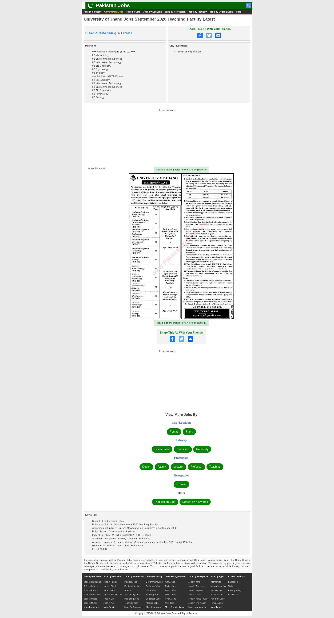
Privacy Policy (234, 590)
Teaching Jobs (131, 603)
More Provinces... (112, 607)
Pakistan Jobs (113, 5)
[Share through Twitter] (209, 35)
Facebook (233, 582)
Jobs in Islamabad (92, 582)
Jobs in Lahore (91, 586)
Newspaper (181, 475)
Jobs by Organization (221, 11)
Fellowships (216, 590)
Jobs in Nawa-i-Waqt (198, 599)
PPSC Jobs (170, 599)
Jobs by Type (217, 576)
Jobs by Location (152, 11)
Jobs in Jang (194, 582)
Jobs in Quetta (90, 599)
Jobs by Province (112, 576)
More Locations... (92, 607)
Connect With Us (236, 576)
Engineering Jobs (132, 586)
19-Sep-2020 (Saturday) (100, 33)
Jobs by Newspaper (198, 576)
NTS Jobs (169, 603)
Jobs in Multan (91, 603)
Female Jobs (216, 603)
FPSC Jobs (170, 594)
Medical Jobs (130, 582)
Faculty (161, 466)
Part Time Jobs (217, 599)
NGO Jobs (151, 590)
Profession (181, 457)
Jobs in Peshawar (92, 594)
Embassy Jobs (153, 586)
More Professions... (133, 607)
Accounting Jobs (132, 594)
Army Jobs (170, 582)
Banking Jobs (152, 594)
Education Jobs (153, 599)
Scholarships (216, 594)
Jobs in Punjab (111, 582)
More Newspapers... (197, 607)
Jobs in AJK (109, 603)
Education (183, 449)
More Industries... (154, 607)
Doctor (146, 466)
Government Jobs (113, 11)
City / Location (181, 422)
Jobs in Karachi (91, 590)
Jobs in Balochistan (113, 594)
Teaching (215, 466)
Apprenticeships (218, 586)
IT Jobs (127, 590)
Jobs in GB (109, 599)
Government (162, 449)
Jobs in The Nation (197, 603)
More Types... (216, 607)
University (202, 449)
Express (126, 33)
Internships (215, 582)
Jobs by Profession (175, 11)
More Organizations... (175, 607)
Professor (196, 466)
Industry (181, 440)
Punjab (174, 431)
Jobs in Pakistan (92, 11)
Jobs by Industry (198, 11)
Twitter (231, 586)
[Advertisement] (167, 137)
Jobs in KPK (109, 590)
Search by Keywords (195, 501)
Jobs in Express (195, 590)
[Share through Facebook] (200, 35)
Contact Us (233, 594)
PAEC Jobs (170, 590)
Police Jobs (170, 586)
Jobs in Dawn (194, 594)
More (238, 11)
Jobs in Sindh (110, 586)
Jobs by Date (133, 11)
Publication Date (165, 501)
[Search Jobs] (248, 5)
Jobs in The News (196, 586)
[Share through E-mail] (218, 35)
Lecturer (178, 466)
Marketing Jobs (131, 599)
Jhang (189, 431)
